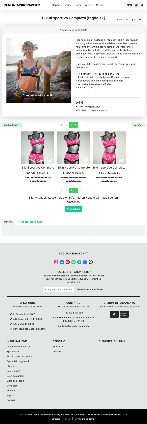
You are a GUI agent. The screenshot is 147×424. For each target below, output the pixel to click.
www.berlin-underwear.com (40, 414)
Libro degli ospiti (16, 380)
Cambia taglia (11, 125)
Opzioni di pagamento (18, 361)
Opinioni (88, 5)
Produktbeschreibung (30, 221)
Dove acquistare (15, 376)
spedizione (94, 106)
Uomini (67, 5)
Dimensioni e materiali (18, 346)
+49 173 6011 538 (73, 312)
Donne (56, 5)
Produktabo (73, 209)
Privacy (11, 390)
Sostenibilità (13, 371)
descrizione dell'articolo (74, 30)
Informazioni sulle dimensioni (91, 110)
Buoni (77, 5)
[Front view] (37, 147)
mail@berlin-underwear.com (73, 326)
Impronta (12, 395)
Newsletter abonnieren (90, 289)
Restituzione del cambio (19, 356)
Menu (99, 5)
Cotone (137, 125)
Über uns (12, 366)
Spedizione (13, 351)
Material (8, 221)
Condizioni (12, 385)
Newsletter (58, 346)
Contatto (11, 400)
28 (140, 19)
